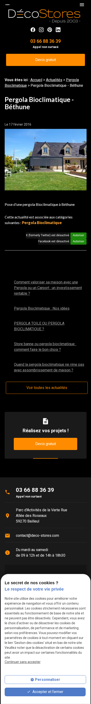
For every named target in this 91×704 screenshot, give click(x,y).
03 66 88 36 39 (45, 41)
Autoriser (78, 235)
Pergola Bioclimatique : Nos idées (42, 308)
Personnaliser (47, 679)
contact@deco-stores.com (37, 535)
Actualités (54, 80)
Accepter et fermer (47, 691)
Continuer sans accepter (23, 662)
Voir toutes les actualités (46, 387)
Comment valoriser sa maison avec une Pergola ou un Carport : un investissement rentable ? (48, 288)
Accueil (36, 80)
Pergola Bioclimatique (42, 222)
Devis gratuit (45, 60)
